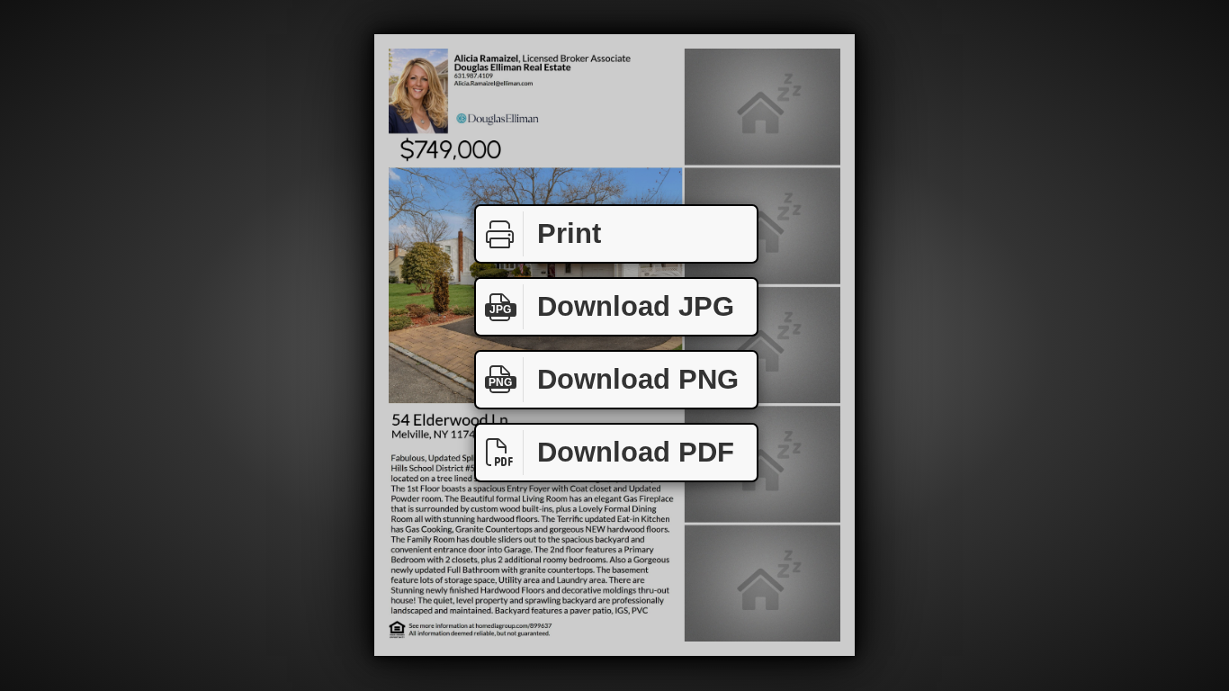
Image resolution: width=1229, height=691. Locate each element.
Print (569, 233)
